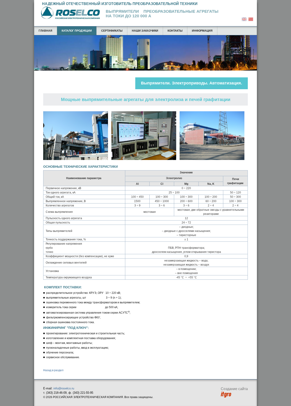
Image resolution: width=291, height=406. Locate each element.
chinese (250, 19)
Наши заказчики (145, 30)
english (244, 19)
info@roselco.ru (63, 388)
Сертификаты (112, 30)
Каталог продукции (77, 30)
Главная (45, 30)
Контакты (175, 30)
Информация (202, 30)
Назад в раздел (53, 370)
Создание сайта (234, 389)
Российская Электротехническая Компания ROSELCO (68, 13)
